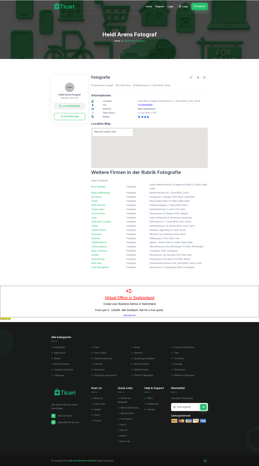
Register (159, 6)
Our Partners (126, 419)
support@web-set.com (68, 422)
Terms (96, 415)
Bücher (57, 358)
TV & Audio (178, 358)
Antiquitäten (59, 347)
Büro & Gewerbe (61, 364)
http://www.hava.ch (147, 109)
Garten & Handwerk (102, 358)
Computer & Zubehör (64, 369)
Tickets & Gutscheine (183, 347)
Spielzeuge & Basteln (143, 358)
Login (170, 6)
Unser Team (99, 404)
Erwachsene (179, 369)
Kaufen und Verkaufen (124, 400)
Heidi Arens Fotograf (70, 94)
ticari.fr (123, 435)
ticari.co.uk (125, 441)
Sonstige (177, 364)
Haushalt (97, 364)
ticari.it (123, 424)
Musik (136, 347)
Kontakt (97, 409)
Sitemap (151, 409)
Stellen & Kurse (141, 369)
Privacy (97, 420)
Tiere (176, 353)
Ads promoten (127, 413)
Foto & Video (99, 353)
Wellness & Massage (183, 375)
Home (149, 6)
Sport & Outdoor (141, 364)
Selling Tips (153, 404)
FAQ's (150, 398)
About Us (98, 398)
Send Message (71, 116)
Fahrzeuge (59, 375)
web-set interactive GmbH (81, 460)
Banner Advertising (129, 407)
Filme (96, 347)
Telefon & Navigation (143, 375)
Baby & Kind (59, 353)
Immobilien (99, 369)
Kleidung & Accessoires (105, 375)
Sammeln (138, 353)
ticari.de (123, 430)
